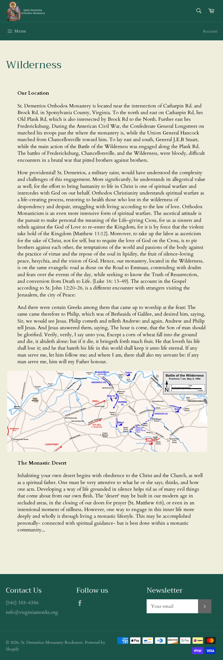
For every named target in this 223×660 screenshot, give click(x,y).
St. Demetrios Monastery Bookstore (51, 642)
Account (210, 31)
